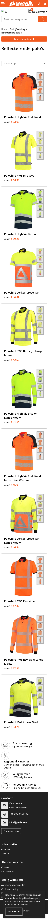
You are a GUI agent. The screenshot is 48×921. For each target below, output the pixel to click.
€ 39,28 (11, 239)
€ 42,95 (11, 422)
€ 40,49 (11, 297)
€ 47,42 (11, 606)
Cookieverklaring (10, 889)
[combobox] (19, 19)
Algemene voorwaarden (13, 884)
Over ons (5, 849)
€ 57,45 (11, 668)
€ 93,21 (11, 727)
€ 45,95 (11, 485)
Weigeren (26, 911)
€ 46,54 (11, 547)
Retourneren (7, 871)
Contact (5, 867)
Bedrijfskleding (17, 29)
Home (4, 29)
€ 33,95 (11, 122)
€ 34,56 (11, 180)
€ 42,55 (11, 360)
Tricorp (5, 853)
